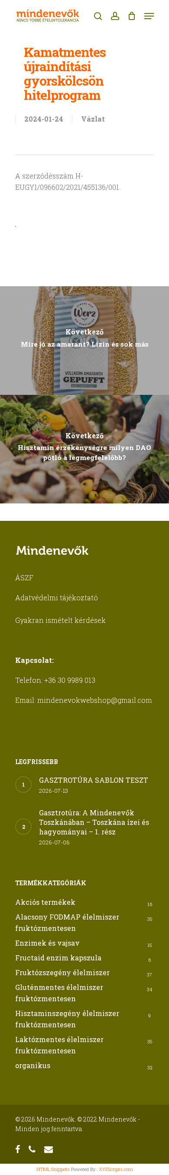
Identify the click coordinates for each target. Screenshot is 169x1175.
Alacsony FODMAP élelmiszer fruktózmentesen (67, 922)
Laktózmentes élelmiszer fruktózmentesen (59, 1045)
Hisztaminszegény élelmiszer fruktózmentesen (67, 1019)
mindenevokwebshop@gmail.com (94, 700)
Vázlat (93, 118)
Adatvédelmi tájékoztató (56, 597)
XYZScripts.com (116, 1169)
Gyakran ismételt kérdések (60, 620)
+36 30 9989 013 (69, 680)
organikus (32, 1065)
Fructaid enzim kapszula (58, 957)
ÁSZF (24, 577)
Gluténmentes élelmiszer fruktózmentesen (59, 993)
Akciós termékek (45, 902)
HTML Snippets (53, 1169)
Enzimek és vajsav (47, 942)
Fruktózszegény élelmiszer (62, 972)
